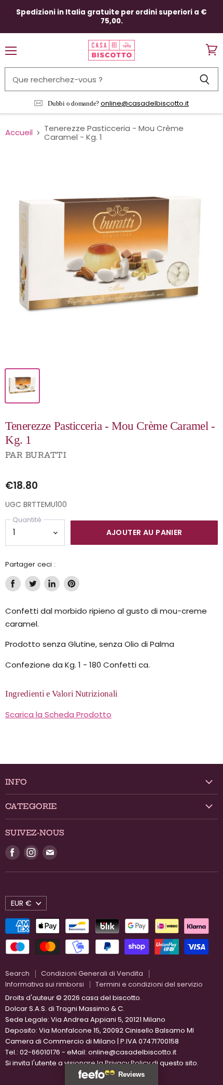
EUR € (21, 903)
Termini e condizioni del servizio (149, 984)
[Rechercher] (204, 79)
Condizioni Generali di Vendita (92, 973)
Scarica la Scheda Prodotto (58, 714)
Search (17, 973)
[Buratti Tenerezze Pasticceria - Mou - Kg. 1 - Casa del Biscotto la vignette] (22, 385)
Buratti (45, 455)
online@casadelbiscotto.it (145, 103)
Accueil (19, 132)
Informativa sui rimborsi (44, 984)
